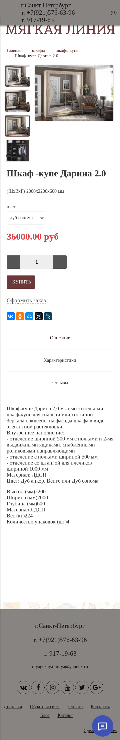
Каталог (65, 715)
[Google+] (96, 687)
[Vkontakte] (23, 687)
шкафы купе (67, 50)
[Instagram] (52, 687)
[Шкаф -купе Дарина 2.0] (74, 93)
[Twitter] (82, 687)
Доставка (13, 706)
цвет (11, 206)
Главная (14, 50)
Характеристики (60, 360)
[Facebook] (38, 687)
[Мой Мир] (29, 316)
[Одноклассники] (20, 316)
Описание (60, 337)
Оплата (75, 706)
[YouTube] (67, 687)
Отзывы (60, 382)
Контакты (100, 706)
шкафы (38, 50)
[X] (39, 316)
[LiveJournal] (48, 316)
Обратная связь (45, 706)
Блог (45, 715)
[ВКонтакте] (11, 316)
